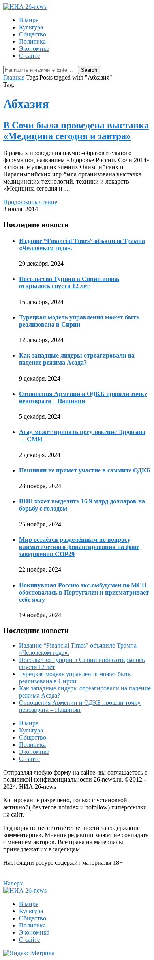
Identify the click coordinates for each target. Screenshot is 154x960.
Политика (32, 41)
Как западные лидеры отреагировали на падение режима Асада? (77, 359)
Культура (31, 27)
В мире (28, 20)
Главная (13, 77)
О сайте (29, 55)
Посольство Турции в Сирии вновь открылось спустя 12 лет (69, 282)
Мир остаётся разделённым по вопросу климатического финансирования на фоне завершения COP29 (79, 546)
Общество (32, 34)
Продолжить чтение (30, 202)
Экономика (34, 48)
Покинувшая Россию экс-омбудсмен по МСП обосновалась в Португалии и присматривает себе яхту (84, 592)
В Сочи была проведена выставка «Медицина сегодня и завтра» (76, 130)
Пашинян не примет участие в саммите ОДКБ (85, 470)
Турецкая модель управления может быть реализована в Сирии (79, 321)
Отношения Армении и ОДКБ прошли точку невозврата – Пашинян (83, 397)
